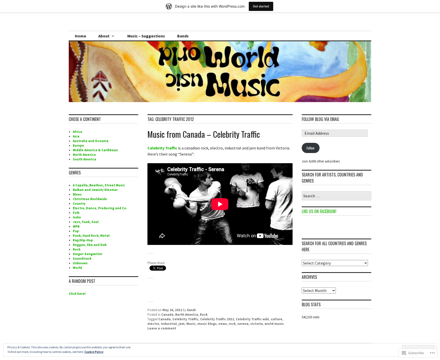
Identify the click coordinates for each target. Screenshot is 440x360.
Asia (76, 136)
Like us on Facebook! (319, 211)
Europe (78, 145)
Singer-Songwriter (87, 254)
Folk (76, 213)
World (77, 268)
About (103, 35)
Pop (76, 231)
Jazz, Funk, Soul (86, 222)
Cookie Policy (93, 352)
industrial (169, 324)
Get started (261, 6)
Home (80, 35)
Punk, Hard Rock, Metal (91, 235)
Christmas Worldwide (90, 199)
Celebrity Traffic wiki (252, 319)
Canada (167, 314)
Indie (77, 217)
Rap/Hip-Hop (83, 240)
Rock (204, 314)
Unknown (80, 263)
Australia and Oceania (90, 141)
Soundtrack (82, 258)
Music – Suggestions (146, 35)
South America (84, 159)
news (222, 324)
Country (79, 203)
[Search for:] (336, 196)
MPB (76, 226)
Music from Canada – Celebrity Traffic (203, 134)
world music (274, 324)
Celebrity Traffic (162, 147)
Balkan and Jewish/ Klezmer (95, 190)
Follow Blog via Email (320, 119)
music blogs (207, 324)
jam (181, 324)
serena (243, 324)
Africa (77, 132)
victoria (256, 324)
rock (232, 324)
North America (186, 314)
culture (276, 319)
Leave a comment (161, 328)
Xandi (191, 310)
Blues (77, 194)
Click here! (77, 294)
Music (191, 324)
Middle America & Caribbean (95, 150)
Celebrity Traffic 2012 (217, 319)
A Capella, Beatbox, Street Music (99, 185)
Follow (310, 147)
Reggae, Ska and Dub (90, 245)
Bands (183, 35)
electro (153, 324)
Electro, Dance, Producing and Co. (100, 208)
